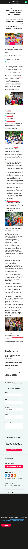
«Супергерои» (10, 162)
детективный (10, 118)
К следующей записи (18, 383)
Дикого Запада (8, 315)
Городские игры (8, 478)
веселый (9, 110)
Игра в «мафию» (8, 480)
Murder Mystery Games (17, 478)
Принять (6, 525)
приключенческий (11, 113)
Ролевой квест (8, 483)
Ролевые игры (16, 480)
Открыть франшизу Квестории (14, 466)
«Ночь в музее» (10, 172)
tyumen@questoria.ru (9, 460)
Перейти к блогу (8, 8)
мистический (10, 115)
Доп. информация (10, 422)
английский (19, 291)
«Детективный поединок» (13, 200)
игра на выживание (11, 120)
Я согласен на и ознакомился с (13, 437)
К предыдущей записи (10, 382)
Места (13, 483)
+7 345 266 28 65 (9, 458)
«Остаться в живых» (15, 250)
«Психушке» (7, 277)
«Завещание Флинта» (12, 187)
